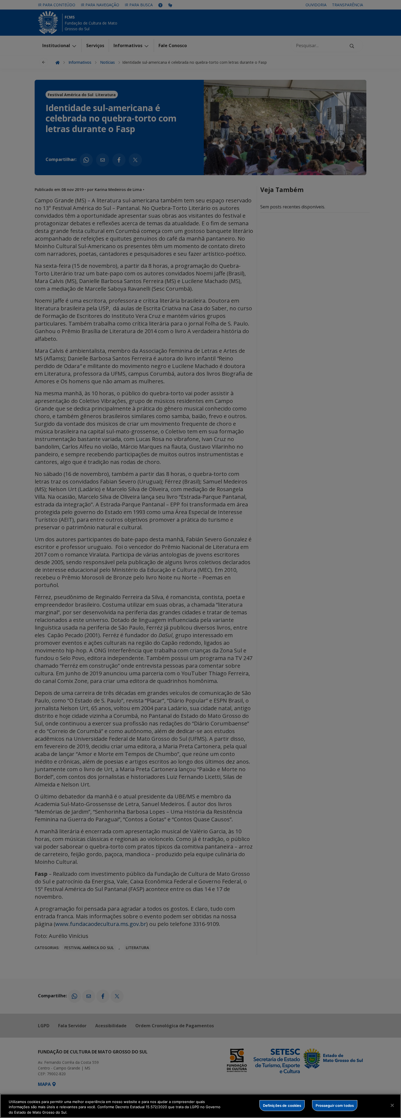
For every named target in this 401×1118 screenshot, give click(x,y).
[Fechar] (392, 1105)
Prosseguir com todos (335, 1105)
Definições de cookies (282, 1105)
